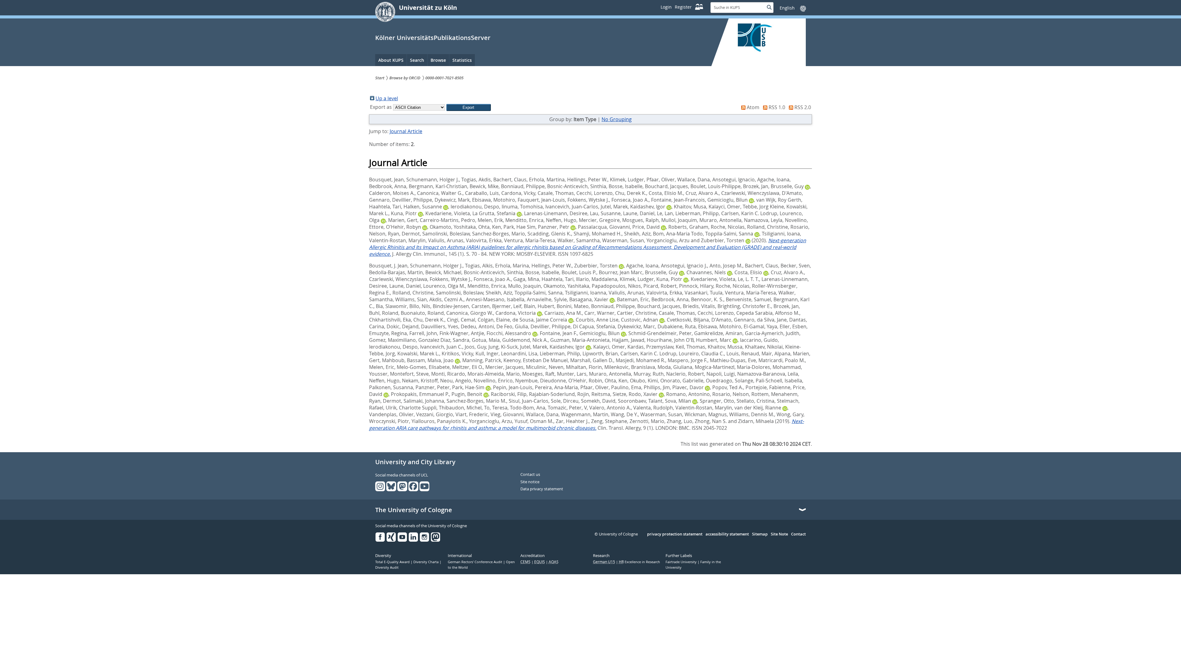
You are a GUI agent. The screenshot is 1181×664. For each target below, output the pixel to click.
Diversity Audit (387, 567)
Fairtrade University (682, 562)
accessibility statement (727, 534)
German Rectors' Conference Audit (475, 562)
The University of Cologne (413, 510)
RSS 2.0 (802, 107)
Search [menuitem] (417, 60)
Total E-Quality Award (393, 562)
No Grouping (617, 119)
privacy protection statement (674, 534)
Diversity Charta (426, 562)
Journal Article (406, 131)
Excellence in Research (639, 562)
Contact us (530, 474)
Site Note (779, 534)
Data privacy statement (541, 489)
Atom (753, 107)
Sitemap (760, 534)
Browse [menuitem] (438, 60)
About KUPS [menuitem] (391, 60)
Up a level (387, 98)
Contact (798, 534)
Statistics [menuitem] (462, 60)
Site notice (529, 482)
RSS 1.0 (777, 107)
